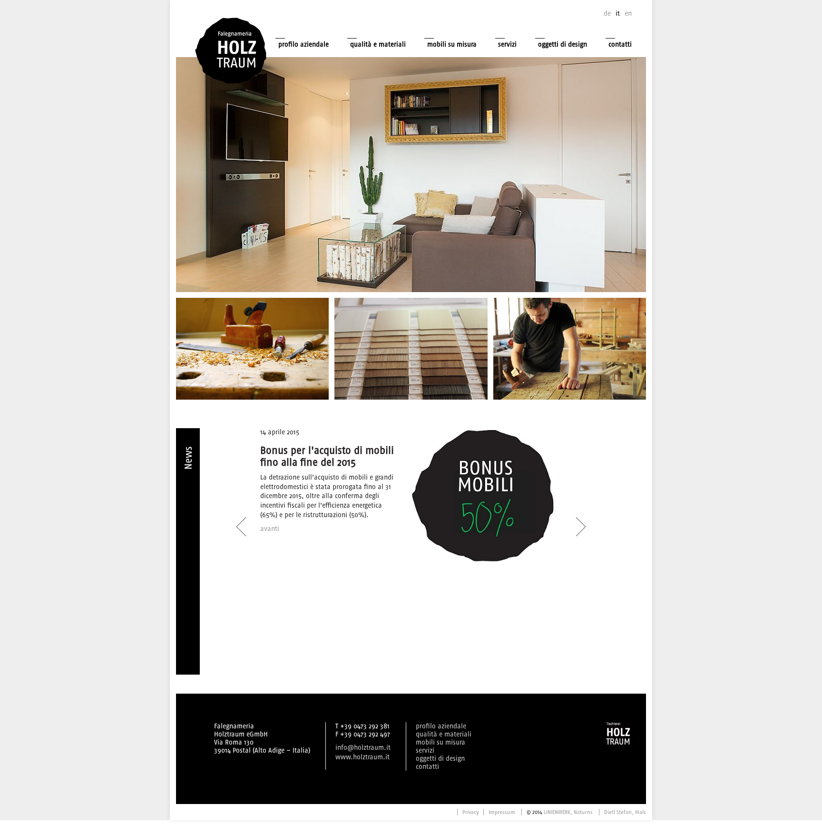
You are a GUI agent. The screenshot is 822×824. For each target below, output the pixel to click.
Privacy (470, 812)
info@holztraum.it (363, 748)
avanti (269, 529)
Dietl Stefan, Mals (625, 812)
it (618, 14)
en (628, 14)
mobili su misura (452, 44)
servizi (507, 44)
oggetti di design (562, 44)
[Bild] (410, 349)
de (607, 14)
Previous (241, 521)
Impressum (502, 812)
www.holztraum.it (362, 757)
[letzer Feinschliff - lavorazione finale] (569, 349)
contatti (620, 44)
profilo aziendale (303, 44)
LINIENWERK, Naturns (568, 812)
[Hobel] (252, 349)
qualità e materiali (378, 44)
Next (578, 521)
